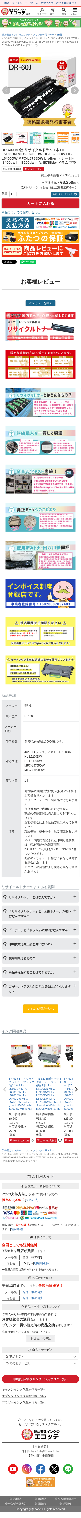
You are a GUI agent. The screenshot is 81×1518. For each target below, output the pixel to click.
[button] (5, 1089)
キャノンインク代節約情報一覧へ (24, 1389)
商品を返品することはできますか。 (32, 972)
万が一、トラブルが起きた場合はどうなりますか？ (40, 989)
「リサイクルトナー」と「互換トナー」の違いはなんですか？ (40, 913)
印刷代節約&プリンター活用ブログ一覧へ (40, 1379)
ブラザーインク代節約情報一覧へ (24, 1402)
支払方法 (32, 1200)
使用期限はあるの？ (22, 958)
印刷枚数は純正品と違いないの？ (31, 944)
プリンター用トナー (43, 34)
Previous (6, 90)
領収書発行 (18, 1229)
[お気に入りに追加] (32, 1140)
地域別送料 (41, 1263)
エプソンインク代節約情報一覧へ (24, 1396)
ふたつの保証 (42, 1338)
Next (75, 90)
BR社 (59, 34)
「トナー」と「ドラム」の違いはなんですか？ (40, 930)
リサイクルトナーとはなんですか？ (32, 897)
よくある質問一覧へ (40, 1008)
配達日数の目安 (33, 1292)
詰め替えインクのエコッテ (16, 34)
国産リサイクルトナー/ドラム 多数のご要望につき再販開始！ (40, 3)
